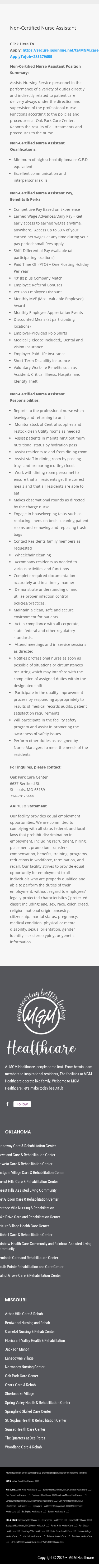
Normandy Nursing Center (25, 1367)
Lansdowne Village (19, 1358)
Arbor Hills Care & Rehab (24, 1313)
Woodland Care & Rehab (23, 1447)
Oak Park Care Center (21, 1376)
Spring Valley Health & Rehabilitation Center (37, 1402)
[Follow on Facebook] (7, 1104)
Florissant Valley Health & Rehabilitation (35, 1340)
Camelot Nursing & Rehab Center (30, 1331)
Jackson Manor (17, 1349)
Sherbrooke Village (19, 1393)
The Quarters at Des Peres (25, 1438)
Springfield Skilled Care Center (28, 1411)
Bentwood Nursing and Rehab (27, 1322)
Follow (22, 1103)
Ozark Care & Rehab (20, 1385)
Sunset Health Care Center (25, 1429)
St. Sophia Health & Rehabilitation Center (36, 1420)
